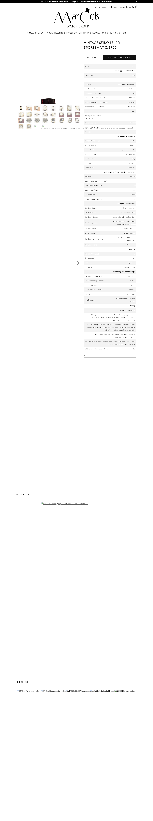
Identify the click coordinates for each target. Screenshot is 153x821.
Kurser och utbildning (78, 33)
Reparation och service (105, 33)
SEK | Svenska (119, 7)
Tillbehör (59, 33)
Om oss (122, 33)
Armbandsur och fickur (40, 33)
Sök (130, 7)
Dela (86, 356)
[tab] (110, 357)
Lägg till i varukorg (119, 57)
